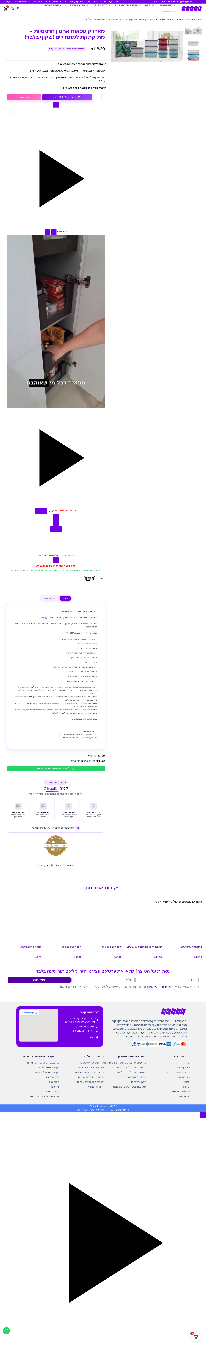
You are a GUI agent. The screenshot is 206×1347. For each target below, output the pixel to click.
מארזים (91, 760)
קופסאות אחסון (163, 19)
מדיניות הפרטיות (159, 987)
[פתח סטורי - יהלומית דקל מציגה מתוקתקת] (38, 511)
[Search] (12, 8)
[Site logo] (191, 8)
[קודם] (56, 105)
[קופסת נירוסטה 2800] (22, 925)
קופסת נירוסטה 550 (112, 947)
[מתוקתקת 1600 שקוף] (183, 925)
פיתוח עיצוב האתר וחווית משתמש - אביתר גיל (103, 1109)
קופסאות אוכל (181, 19)
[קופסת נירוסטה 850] (63, 925)
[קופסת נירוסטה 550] (103, 925)
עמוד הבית (196, 19)
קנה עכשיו (24, 97)
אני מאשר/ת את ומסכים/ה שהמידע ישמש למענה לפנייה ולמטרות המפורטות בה (124, 987)
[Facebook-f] (97, 1037)
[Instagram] (91, 1037)
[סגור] (53, 529)
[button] (56, 171)
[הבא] (56, 517)
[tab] (65, 599)
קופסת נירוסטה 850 (72, 947)
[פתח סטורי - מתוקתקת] (47, 232)
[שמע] (53, 232)
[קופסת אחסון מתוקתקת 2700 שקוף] (143, 925)
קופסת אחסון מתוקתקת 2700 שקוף (144, 947)
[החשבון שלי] (18, 8)
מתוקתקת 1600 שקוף (191, 947)
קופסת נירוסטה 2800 (30, 947)
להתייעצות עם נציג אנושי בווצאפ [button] (53, 768)
